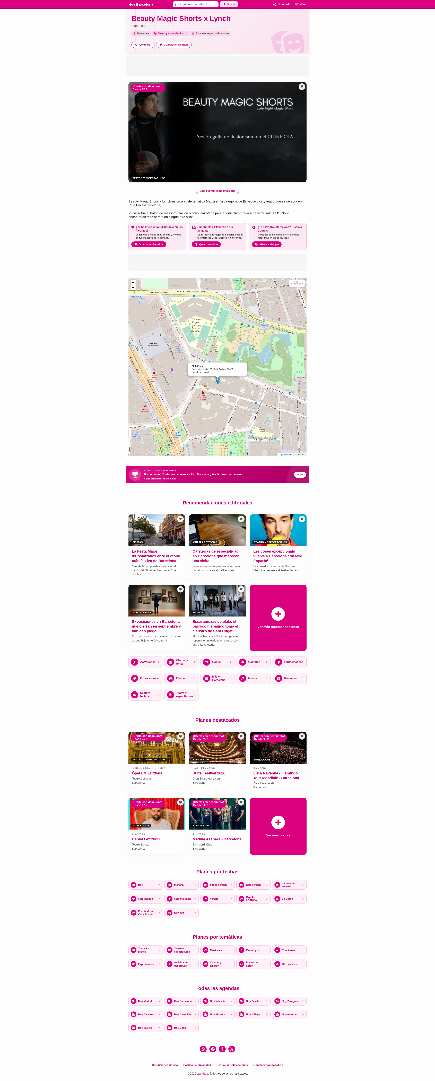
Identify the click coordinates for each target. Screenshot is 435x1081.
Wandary (202, 1073)
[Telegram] (212, 1049)
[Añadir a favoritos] (302, 86)
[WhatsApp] (203, 1049)
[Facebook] (222, 1049)
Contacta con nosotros (268, 1065)
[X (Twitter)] (231, 1049)
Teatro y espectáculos (149, 178)
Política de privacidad (197, 1065)
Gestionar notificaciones (232, 1065)
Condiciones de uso (165, 1065)
